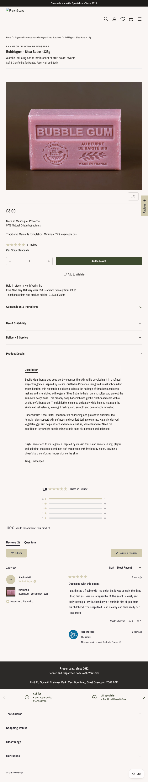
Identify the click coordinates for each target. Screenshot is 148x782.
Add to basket (99, 261)
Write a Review (129, 554)
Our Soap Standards (17, 250)
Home (8, 37)
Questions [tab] (30, 543)
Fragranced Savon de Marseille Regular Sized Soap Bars (38, 37)
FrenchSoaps (18, 772)
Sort (112, 567)
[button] (131, 19)
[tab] (31, 369)
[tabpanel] (74, 420)
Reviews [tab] (13, 543)
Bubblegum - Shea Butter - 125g (78, 37)
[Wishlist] (123, 19)
